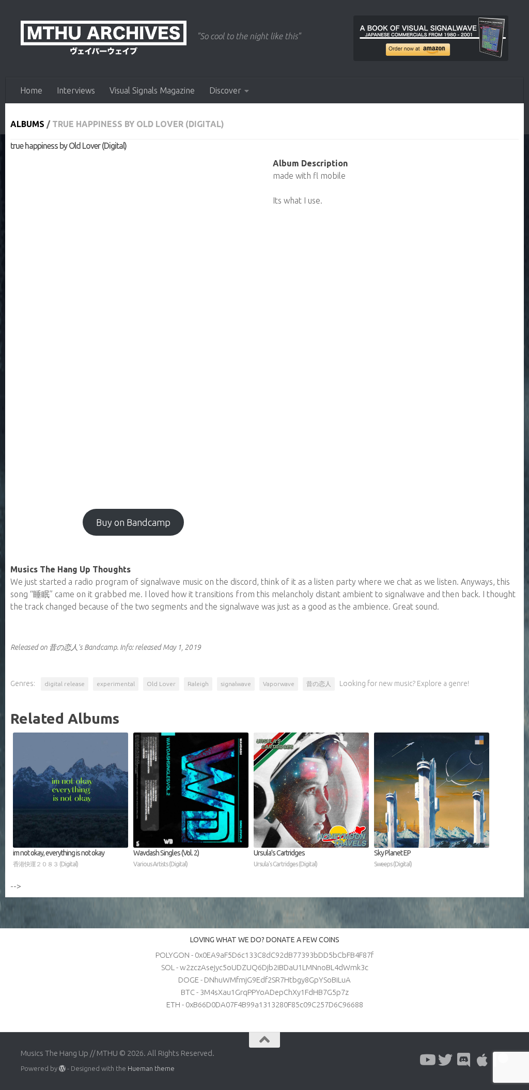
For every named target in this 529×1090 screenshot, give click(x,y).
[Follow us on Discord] (464, 1060)
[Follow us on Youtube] (426, 1060)
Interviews (76, 90)
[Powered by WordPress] (62, 1068)
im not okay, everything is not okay (58, 858)
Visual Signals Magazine (152, 90)
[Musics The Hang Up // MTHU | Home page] (103, 39)
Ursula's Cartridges (285, 858)
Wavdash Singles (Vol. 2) (166, 858)
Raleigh (198, 683)
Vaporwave (278, 683)
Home (31, 90)
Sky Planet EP (393, 858)
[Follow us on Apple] (482, 1060)
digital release (64, 683)
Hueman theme (151, 1068)
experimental (116, 683)
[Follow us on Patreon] (501, 1060)
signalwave (236, 683)
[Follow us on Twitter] (445, 1060)
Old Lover (161, 683)
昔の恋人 (318, 683)
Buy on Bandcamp (133, 522)
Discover (225, 90)
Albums (27, 124)
